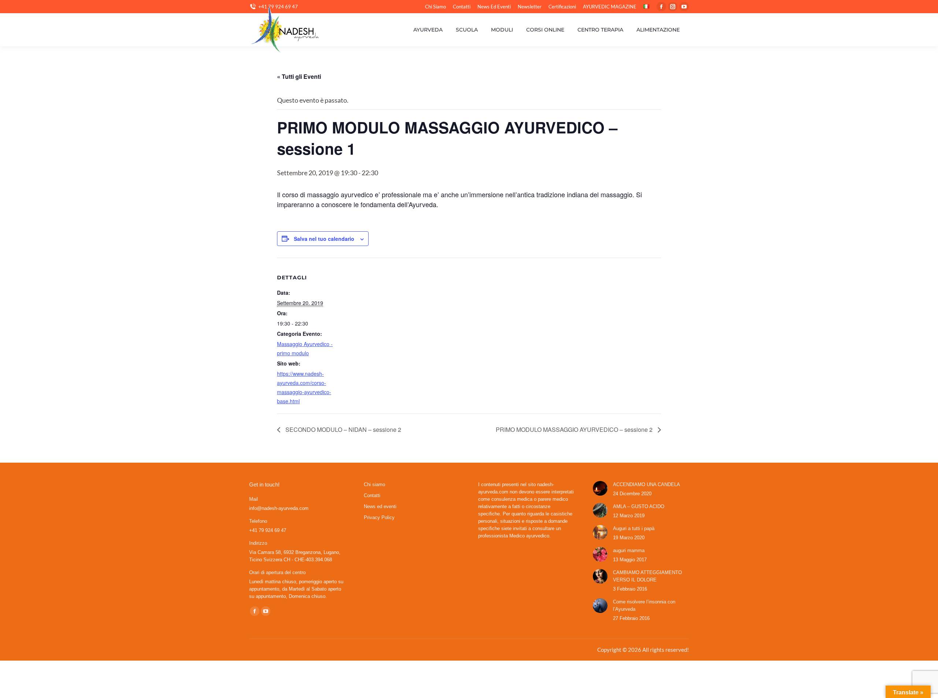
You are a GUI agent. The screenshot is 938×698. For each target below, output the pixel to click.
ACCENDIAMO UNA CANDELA (646, 484)
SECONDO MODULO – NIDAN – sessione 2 (342, 429)
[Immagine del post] (600, 488)
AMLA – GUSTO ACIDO (638, 506)
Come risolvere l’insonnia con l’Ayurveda (644, 605)
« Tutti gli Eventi (299, 76)
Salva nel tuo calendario (324, 238)
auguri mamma (629, 550)
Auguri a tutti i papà (633, 528)
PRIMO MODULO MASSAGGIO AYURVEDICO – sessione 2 (575, 429)
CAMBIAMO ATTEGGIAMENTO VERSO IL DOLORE (647, 576)
